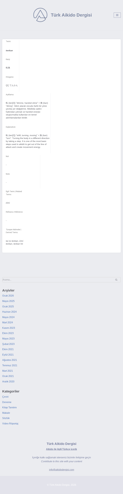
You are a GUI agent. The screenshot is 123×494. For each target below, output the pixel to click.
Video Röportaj (10, 423)
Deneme (6, 402)
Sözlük (6, 418)
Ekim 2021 (8, 349)
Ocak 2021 (8, 376)
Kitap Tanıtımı (9, 407)
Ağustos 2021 (9, 360)
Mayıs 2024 (8, 317)
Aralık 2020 (8, 381)
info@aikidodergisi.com (61, 469)
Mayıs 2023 (8, 338)
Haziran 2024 (9, 312)
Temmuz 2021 (9, 365)
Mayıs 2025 (8, 301)
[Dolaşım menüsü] (117, 15)
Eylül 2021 (8, 354)
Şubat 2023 (8, 344)
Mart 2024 (7, 322)
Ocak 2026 (8, 295)
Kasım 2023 (8, 328)
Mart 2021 (7, 371)
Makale (6, 413)
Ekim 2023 (8, 333)
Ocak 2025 (8, 306)
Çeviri (5, 396)
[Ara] (117, 279)
